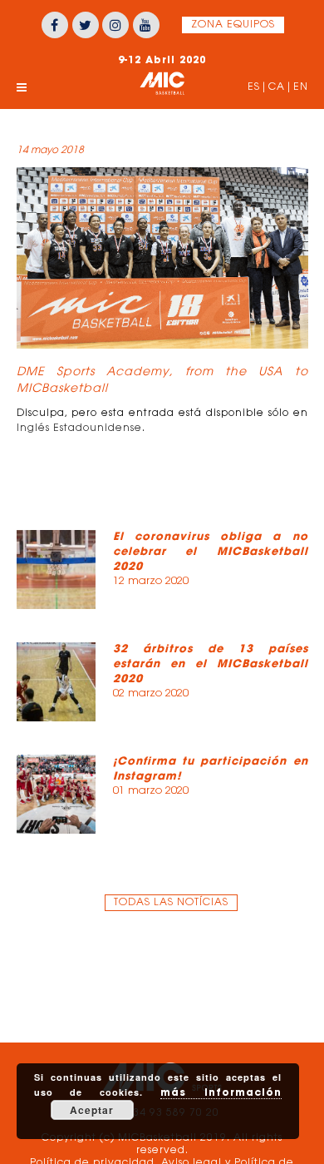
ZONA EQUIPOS (233, 25)
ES (254, 87)
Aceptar (92, 1109)
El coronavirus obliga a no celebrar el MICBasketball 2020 (210, 551)
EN (300, 87)
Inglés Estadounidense (79, 428)
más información (221, 1092)
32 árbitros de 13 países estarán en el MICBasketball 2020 (210, 663)
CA (276, 87)
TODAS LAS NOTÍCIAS (171, 903)
